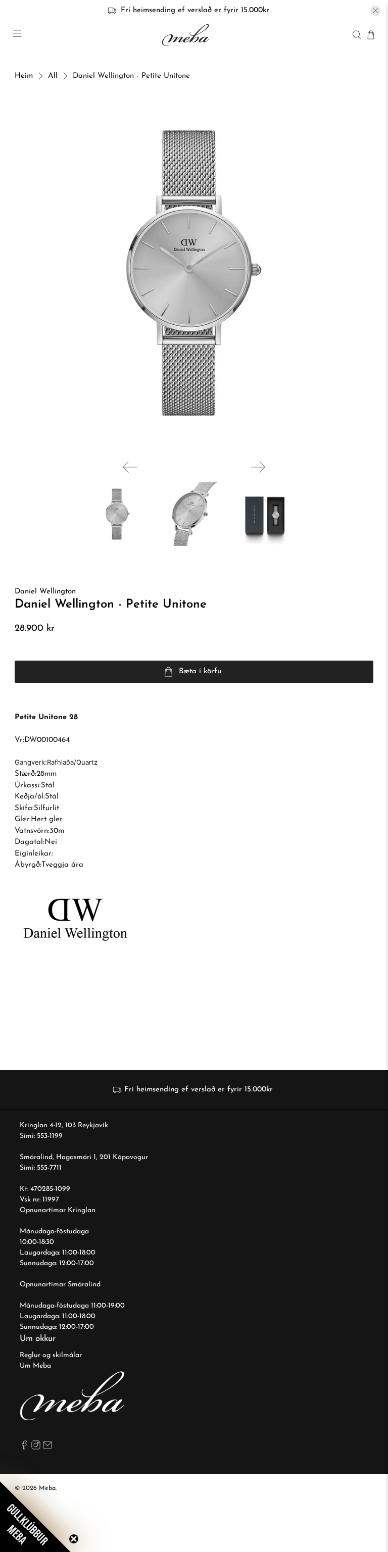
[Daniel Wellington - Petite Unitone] (194, 273)
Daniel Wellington (45, 591)
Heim (24, 76)
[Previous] (129, 467)
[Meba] (187, 35)
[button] (35, 1516)
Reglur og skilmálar (51, 1355)
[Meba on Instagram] (35, 1447)
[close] (375, 11)
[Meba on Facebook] (24, 1447)
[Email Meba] (47, 1447)
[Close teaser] (74, 1539)
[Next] (258, 467)
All (53, 76)
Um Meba (35, 1366)
